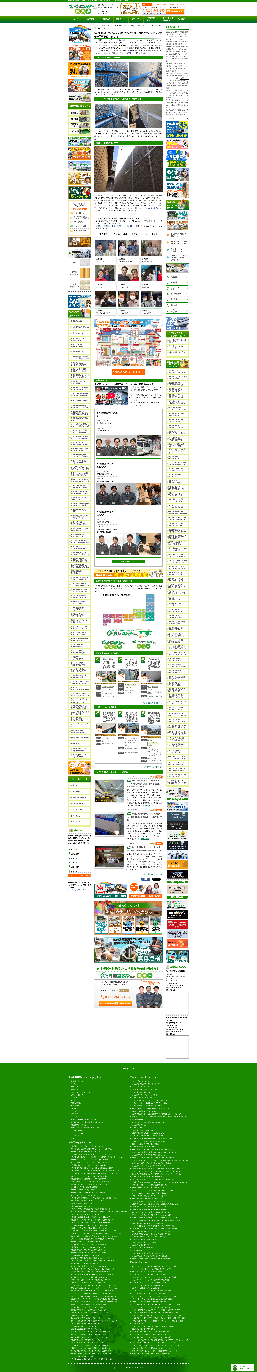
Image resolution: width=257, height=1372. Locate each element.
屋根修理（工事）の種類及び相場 (78, 382)
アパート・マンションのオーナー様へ (176, 347)
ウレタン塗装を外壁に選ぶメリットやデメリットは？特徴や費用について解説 (157, 1315)
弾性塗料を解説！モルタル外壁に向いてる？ (177, 751)
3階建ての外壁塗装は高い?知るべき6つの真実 (177, 445)
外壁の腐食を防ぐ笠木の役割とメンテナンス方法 (80, 554)
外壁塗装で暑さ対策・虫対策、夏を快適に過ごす (147, 1253)
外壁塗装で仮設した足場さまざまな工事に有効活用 (177, 531)
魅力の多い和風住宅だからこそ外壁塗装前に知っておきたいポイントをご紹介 (157, 1174)
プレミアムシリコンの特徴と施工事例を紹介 (176, 763)
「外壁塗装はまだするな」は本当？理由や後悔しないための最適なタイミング (95, 1170)
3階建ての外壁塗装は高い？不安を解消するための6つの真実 (90, 1181)
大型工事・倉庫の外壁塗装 (140, 1245)
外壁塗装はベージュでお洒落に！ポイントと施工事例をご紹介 (90, 1345)
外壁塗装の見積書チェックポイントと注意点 (177, 408)
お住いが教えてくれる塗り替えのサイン (78, 339)
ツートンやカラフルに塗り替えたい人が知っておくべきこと (179, 258)
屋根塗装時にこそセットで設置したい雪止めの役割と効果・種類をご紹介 (155, 1204)
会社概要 (181, 19)
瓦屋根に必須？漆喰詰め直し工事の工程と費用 (147, 1176)
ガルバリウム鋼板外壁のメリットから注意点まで (176, 469)
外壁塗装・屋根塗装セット (79, 125)
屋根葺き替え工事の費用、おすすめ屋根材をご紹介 (148, 1133)
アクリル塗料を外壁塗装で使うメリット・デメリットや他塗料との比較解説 (156, 1312)
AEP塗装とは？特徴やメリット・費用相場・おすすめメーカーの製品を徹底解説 (157, 1321)
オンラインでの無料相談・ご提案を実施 (176, 371)
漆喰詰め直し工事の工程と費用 (175, 604)
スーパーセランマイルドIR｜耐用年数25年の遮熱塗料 (149, 1274)
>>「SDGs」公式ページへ (77, 890)
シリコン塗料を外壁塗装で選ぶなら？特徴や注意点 (80, 437)
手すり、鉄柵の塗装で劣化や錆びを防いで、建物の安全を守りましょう (154, 1217)
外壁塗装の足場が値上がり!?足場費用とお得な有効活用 (149, 1256)
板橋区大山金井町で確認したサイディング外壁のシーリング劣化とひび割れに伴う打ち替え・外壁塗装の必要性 (177, 94)
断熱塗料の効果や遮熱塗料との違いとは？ (176, 659)
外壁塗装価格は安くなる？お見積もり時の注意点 (80, 376)
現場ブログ (106, 26)
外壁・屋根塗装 (117, 226)
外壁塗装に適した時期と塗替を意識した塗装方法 (79, 413)
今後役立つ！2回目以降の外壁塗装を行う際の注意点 (148, 1141)
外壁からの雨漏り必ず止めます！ (142, 1119)
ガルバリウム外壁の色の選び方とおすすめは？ (85, 1214)
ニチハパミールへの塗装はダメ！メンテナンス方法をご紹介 (90, 1312)
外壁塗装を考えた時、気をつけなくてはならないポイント (89, 1244)
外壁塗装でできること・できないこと (79, 498)
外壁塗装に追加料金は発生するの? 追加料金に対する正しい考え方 (153, 1157)
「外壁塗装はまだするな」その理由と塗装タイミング (80, 358)
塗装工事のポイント (78, 333)
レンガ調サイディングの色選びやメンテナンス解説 (80, 468)
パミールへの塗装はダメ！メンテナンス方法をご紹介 (177, 653)
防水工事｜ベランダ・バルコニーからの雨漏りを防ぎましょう (152, 1149)
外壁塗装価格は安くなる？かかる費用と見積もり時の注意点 (151, 1108)
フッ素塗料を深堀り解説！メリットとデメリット (177, 745)
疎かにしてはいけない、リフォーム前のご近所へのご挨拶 (89, 1176)
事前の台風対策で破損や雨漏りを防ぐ (175, 672)
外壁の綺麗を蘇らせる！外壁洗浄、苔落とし (176, 629)
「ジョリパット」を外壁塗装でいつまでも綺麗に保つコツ (89, 1282)
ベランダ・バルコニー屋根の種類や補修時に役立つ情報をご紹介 (91, 1293)
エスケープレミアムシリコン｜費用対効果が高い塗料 (149, 1282)
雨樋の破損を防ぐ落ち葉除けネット (77, 572)
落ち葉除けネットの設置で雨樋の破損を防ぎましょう (149, 1206)
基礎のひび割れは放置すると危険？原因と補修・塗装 (88, 1323)
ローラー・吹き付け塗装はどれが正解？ (175, 616)
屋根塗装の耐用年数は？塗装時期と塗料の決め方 (176, 696)
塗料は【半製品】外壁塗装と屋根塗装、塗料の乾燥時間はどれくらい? (93, 1266)
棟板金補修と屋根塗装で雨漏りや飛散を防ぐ (79, 676)
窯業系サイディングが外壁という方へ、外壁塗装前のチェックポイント (154, 1351)
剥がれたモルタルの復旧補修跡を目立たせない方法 (80, 480)
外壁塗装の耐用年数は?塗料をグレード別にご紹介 (80, 407)
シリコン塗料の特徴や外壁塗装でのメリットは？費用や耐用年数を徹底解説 (156, 1310)
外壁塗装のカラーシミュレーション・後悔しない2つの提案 (89, 1160)
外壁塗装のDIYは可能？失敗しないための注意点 (176, 555)
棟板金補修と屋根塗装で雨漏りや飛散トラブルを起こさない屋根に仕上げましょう (97, 1291)
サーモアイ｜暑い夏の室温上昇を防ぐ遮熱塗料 (147, 1271)
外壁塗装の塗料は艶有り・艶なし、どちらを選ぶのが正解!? (151, 1331)
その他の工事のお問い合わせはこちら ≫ (128, 372)
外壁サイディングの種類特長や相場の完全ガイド (79, 474)
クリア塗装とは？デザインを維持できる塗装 (80, 443)
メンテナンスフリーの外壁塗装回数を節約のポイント (177, 463)
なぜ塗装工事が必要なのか (80, 327)
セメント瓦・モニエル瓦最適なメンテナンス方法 (79, 627)
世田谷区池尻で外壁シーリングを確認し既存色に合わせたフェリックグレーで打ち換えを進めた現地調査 (177, 57)
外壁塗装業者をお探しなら (79, 1125)
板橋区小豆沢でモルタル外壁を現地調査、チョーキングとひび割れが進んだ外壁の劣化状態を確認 (177, 49)
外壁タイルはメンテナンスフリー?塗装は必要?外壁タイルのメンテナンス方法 (156, 1171)
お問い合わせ (75, 816)
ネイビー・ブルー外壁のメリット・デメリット (176, 708)
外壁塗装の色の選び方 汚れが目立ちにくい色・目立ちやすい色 (91, 1154)
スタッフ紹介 (75, 791)
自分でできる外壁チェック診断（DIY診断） (85, 1195)
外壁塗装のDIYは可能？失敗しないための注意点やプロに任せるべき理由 (94, 1198)
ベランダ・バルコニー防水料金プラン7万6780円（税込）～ (151, 1103)
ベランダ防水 (130, 226)
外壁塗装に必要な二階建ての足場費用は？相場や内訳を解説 (151, 1258)
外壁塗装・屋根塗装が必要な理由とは (83, 1190)
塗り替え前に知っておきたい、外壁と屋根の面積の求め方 (89, 1277)
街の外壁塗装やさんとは (78, 1081)
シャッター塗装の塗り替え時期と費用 (78, 664)
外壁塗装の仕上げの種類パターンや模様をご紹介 (176, 757)
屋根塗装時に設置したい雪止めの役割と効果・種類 (80, 566)
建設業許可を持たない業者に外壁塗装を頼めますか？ (88, 1122)
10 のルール (74, 1097)
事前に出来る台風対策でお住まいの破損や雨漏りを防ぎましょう (91, 1318)
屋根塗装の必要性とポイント (141, 1127)
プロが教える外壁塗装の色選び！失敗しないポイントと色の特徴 (91, 1149)
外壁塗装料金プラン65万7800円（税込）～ (145, 1095)
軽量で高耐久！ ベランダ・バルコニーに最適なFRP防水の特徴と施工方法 (94, 1299)
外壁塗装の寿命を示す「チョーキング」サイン (79, 456)
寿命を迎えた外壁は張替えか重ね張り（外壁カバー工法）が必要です (154, 1138)
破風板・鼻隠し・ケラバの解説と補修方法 (80, 529)
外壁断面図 (75, 743)
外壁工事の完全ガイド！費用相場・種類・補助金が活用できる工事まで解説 (95, 1173)
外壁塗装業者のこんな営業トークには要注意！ (177, 549)
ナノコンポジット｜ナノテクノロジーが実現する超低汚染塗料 (152, 1291)
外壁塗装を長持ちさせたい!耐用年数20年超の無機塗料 (177, 512)
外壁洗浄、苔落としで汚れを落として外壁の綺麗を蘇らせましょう (153, 1234)
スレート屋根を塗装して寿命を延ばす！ (145, 1242)
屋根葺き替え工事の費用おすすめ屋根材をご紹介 (79, 388)
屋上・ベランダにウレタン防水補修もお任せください (80, 700)
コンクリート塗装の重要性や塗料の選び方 (78, 670)
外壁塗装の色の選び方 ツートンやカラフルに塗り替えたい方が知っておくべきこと (97, 1157)
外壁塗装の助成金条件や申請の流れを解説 (176, 384)
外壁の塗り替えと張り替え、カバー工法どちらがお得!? (88, 1200)
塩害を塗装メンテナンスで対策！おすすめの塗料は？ (88, 1307)
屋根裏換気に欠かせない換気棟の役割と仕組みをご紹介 (88, 1304)
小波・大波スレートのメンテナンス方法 (78, 756)
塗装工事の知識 (76, 321)
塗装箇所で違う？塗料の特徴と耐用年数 (176, 488)
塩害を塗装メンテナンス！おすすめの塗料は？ (80, 713)
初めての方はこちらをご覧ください (143, 1081)
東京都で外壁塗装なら (78, 797)
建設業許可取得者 (77, 803)
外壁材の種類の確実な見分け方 (173, 457)
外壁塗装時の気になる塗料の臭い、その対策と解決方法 (88, 1179)
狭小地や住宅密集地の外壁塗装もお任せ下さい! (79, 596)
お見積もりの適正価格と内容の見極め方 (176, 414)
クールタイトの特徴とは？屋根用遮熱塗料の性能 (177, 769)
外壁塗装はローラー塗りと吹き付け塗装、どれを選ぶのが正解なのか (92, 1269)
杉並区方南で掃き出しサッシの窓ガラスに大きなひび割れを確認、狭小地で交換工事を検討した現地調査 (144, 784)
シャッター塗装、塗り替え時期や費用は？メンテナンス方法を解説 (153, 1226)
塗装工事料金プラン (151, 19)
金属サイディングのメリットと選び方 (78, 603)
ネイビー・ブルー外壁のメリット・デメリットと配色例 (88, 1334)
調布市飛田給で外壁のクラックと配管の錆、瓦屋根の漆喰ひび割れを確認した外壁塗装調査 (177, 41)
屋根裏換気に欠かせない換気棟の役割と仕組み (79, 707)
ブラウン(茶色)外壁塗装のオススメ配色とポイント (177, 739)
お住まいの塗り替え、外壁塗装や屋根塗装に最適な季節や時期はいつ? (93, 1222)
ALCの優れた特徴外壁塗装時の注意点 (78, 731)
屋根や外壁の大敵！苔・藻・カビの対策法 (176, 635)
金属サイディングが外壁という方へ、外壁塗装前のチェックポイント (154, 1353)
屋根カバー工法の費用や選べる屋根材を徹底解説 (79, 394)
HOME (97, 26)
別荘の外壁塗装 (137, 1250)
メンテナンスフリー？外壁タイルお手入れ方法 (176, 592)
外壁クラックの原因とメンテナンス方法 (78, 462)
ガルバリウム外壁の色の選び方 (175, 476)
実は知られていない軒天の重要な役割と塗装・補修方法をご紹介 (152, 1190)
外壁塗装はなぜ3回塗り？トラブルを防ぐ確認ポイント (88, 1247)
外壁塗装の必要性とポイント (141, 1125)
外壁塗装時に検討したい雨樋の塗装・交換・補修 (79, 560)
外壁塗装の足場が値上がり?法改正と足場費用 (177, 537)
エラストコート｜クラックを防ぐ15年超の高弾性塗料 (149, 1293)
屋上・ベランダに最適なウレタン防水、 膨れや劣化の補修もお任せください (95, 1301)
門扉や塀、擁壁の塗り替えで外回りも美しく (146, 1144)
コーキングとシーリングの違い (80, 725)
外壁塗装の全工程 (77, 351)
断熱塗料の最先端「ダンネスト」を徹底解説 (177, 665)
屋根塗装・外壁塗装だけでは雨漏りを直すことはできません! (90, 1184)
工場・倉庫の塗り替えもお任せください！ (177, 341)
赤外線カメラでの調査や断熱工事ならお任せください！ (149, 1122)
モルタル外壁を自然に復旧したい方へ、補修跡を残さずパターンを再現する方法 (96, 1236)
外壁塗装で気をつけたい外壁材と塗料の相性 (79, 750)
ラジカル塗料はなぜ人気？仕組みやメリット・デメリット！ (90, 1356)
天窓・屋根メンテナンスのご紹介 (78, 547)
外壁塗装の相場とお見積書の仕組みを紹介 (176, 402)
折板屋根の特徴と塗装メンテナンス (77, 615)
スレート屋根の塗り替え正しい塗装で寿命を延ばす (80, 584)
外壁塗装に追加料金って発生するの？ (175, 390)
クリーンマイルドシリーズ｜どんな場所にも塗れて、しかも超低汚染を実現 (156, 1304)
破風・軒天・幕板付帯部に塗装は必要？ (78, 523)
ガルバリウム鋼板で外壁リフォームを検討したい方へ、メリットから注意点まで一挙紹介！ (99, 1211)
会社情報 (73, 1108)
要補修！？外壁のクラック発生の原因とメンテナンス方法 (89, 1228)
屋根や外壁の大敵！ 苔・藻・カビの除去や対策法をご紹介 (150, 1237)
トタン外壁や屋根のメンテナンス (78, 609)
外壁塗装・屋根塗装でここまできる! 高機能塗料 (86, 1241)
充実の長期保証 (76, 1103)
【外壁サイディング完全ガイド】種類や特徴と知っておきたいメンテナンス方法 (96, 1233)
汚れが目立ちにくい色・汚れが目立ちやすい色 (179, 242)
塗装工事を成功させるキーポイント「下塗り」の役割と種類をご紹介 (154, 1342)
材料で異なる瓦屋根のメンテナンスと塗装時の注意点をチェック (152, 1179)
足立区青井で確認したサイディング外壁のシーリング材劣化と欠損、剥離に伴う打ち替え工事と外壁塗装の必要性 (177, 67)
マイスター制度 (76, 1100)
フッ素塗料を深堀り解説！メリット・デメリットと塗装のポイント (92, 1351)
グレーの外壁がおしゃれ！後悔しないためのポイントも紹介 (90, 1337)
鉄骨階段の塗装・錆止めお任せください (79, 639)
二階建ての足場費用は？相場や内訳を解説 (176, 543)
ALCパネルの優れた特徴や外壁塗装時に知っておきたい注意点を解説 (92, 1274)
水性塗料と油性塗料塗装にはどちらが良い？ (176, 586)
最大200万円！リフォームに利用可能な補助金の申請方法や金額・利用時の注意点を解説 (160, 1116)
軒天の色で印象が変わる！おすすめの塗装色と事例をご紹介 (151, 1193)
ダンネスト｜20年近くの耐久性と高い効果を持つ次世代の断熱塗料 (153, 1299)
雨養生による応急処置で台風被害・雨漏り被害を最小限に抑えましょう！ (94, 1321)
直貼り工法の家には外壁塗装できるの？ (175, 574)
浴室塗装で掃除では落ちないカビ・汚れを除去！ (147, 1223)
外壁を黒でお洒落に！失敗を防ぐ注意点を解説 (176, 720)
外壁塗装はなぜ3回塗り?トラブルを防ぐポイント (79, 517)
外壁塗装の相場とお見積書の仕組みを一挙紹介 (147, 1106)
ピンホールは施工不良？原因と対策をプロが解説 (79, 486)
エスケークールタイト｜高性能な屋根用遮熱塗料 (147, 1285)
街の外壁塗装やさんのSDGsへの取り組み (84, 1119)
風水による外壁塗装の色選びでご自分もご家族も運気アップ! (90, 1162)
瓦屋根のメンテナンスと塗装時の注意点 (79, 621)
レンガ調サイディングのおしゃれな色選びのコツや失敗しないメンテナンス (95, 1230)
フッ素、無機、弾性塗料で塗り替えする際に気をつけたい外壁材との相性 (94, 1285)
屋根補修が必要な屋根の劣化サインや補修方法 (79, 578)
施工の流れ (136, 19)
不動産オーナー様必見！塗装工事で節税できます (176, 525)
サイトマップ (75, 822)
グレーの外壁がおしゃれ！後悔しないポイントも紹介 (177, 714)
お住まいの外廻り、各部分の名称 (81, 1203)
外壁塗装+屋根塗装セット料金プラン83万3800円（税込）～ (151, 1100)
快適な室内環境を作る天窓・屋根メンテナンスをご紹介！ (150, 1196)
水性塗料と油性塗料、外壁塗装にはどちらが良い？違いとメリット (153, 1334)
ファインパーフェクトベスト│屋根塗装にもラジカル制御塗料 (151, 1269)
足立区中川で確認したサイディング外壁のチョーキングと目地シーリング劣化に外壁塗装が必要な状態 (177, 103)
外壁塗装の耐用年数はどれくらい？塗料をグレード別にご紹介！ (91, 1217)
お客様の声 (105, 19)
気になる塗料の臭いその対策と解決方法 (175, 439)
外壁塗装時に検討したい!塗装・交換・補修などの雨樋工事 (150, 1201)
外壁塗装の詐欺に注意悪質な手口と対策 (176, 420)
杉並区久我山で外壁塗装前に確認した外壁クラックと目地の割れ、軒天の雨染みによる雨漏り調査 (177, 34)
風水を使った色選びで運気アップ (178, 235)
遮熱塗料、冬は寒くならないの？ (142, 1323)
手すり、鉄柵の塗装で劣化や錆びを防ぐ (78, 645)
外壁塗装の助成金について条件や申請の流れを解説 (148, 1155)
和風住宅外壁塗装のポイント (175, 598)
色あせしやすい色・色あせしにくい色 (177, 250)
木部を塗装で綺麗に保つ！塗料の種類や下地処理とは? (177, 647)
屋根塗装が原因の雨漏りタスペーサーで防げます (79, 590)
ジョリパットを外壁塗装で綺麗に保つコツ (177, 610)
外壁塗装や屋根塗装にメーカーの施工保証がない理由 (177, 518)
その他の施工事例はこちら (152, 703)
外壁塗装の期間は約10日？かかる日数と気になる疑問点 (88, 1165)
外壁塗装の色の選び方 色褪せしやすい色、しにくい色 (88, 1151)
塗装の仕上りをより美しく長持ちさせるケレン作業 (80, 492)
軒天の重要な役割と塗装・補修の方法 (78, 535)
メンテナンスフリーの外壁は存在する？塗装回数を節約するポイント (92, 1209)
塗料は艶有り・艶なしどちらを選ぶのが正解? (176, 580)
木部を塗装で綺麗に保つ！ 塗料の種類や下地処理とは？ (88, 1310)
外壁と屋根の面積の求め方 (80, 737)
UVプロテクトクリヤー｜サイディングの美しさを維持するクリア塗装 (154, 1296)
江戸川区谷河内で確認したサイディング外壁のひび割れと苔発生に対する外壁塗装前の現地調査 (177, 112)
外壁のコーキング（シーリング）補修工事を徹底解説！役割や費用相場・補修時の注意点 (160, 1160)
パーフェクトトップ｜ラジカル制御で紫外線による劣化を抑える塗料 (154, 1266)
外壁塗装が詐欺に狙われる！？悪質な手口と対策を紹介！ (89, 1252)
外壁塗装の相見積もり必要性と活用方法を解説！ (177, 396)
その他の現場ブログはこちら (151, 874)
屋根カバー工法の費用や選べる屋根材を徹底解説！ (148, 1136)
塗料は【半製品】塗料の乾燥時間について (79, 719)
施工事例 (90, 19)
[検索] (187, 118)
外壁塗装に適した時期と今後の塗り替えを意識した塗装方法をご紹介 (92, 1220)
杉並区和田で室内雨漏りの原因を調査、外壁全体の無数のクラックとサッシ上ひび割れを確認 (177, 76)
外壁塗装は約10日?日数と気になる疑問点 (176, 427)
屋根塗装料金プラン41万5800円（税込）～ (145, 1097)
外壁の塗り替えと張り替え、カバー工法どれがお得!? (176, 451)
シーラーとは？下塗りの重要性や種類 (176, 506)
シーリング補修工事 (124, 53)
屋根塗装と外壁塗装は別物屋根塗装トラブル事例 (80, 505)
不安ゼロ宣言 (75, 1106)
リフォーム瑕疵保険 (77, 1095)
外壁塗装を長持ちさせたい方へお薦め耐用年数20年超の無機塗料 (152, 1337)
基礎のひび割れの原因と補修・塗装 (174, 684)
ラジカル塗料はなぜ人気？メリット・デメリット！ (177, 776)
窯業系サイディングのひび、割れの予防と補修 (176, 567)
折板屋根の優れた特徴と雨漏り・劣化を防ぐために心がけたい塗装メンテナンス (157, 1168)
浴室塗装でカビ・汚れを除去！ (78, 658)
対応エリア (74, 1114)
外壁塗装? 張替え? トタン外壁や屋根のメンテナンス (148, 1166)
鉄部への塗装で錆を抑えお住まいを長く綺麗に (79, 633)
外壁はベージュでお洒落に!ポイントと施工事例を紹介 (177, 733)
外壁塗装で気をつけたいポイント (79, 511)
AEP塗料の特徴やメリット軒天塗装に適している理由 (177, 782)
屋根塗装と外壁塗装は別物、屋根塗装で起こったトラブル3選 (90, 1258)
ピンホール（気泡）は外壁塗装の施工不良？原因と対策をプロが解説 (92, 1239)
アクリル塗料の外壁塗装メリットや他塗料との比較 (80, 425)
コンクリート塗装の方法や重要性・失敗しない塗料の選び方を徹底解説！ (155, 1228)
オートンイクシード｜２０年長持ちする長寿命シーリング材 (151, 1307)
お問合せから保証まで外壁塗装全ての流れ (145, 1089)
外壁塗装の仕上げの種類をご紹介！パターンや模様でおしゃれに (91, 1359)
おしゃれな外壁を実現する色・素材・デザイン (177, 702)
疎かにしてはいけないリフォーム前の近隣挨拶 (176, 433)
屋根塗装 (107, 226)
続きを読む (147, 805)
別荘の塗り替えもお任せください (177, 353)
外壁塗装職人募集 (76, 1130)
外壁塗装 (99, 226)
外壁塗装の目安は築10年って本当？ (77, 345)
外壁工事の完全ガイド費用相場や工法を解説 (78, 364)
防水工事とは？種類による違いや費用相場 (80, 688)
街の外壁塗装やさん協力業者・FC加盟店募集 (85, 1127)
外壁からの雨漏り (115, 40)
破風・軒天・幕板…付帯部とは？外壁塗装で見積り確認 (149, 1185)
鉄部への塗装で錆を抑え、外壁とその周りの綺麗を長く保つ (151, 1212)
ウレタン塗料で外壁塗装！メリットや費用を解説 (80, 431)
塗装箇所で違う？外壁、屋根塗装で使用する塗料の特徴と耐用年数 (153, 1326)
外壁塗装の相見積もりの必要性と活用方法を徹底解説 (88, 1250)
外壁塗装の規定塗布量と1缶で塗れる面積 (176, 623)
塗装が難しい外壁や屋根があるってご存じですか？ (177, 561)
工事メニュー (121, 19)
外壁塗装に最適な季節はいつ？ (79, 419)
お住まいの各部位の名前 (79, 400)
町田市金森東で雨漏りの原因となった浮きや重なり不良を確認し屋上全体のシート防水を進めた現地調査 (177, 84)
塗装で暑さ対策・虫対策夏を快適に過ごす (79, 449)
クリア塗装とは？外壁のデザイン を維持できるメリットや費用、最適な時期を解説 (158, 1318)
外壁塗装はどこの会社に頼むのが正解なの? (84, 1263)
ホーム (76, 19)
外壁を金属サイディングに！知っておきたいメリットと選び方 (152, 1163)
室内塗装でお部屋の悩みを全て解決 (143, 1146)
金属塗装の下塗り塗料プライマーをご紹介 (176, 500)
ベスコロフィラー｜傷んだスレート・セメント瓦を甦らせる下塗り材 (154, 1277)
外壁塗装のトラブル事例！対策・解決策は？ (177, 690)
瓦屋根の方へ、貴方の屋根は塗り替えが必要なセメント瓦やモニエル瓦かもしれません (159, 1182)
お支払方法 (74, 1111)
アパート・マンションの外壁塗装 (142, 1247)
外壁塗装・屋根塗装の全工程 (141, 1092)
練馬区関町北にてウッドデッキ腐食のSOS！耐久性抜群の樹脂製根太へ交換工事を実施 (144, 817)
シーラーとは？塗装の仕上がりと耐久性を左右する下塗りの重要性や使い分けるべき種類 (160, 1340)
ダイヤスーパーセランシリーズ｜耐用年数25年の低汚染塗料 (151, 1280)
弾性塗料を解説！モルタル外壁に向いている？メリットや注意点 (91, 1353)
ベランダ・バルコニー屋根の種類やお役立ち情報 (80, 682)
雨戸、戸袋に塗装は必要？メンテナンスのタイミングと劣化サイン (153, 1231)
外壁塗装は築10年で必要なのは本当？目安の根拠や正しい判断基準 (92, 1168)
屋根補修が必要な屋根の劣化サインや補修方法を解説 (149, 1209)
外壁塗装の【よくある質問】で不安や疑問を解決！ (87, 1146)
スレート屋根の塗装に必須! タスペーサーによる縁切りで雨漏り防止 (92, 1260)
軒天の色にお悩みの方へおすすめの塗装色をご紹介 (80, 541)
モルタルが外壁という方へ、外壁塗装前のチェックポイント (151, 1348)
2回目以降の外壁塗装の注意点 (174, 482)
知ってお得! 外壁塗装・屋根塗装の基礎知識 (84, 1187)
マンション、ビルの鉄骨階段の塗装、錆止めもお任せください (152, 1215)
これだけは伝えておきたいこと (81, 1092)
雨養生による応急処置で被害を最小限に (176, 678)
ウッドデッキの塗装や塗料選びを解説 (78, 652)
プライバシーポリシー (78, 810)
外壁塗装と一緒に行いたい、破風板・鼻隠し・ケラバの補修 (151, 1187)
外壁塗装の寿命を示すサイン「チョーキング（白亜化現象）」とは (92, 1225)
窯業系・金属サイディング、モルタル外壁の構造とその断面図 (90, 1280)
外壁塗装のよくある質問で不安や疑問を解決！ (177, 378)
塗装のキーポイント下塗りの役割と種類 (175, 494)
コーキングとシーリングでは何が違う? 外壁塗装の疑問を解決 (90, 1271)
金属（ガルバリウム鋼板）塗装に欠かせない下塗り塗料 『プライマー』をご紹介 (157, 1345)
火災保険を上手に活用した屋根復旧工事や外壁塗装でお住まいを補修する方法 (157, 1114)
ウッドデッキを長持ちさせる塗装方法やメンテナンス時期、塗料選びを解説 (156, 1220)
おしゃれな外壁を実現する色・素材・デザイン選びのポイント (90, 1331)
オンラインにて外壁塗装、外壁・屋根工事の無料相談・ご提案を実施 (154, 1152)
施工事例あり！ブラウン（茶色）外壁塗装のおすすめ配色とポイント (92, 1348)
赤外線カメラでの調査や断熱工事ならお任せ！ (79, 370)
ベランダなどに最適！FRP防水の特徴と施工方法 (80, 694)
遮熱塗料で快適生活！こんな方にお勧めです (146, 1288)
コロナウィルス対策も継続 (147, 208)
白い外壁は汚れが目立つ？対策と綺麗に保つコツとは (177, 727)
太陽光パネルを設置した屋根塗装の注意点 (176, 641)
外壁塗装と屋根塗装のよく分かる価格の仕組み (147, 1084)
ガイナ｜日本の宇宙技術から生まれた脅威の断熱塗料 (149, 1301)
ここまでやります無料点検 (166, 19)
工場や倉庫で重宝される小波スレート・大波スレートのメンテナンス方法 (94, 1288)
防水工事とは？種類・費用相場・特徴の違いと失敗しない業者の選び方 (93, 1296)
